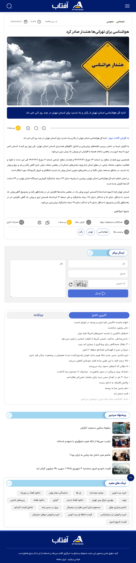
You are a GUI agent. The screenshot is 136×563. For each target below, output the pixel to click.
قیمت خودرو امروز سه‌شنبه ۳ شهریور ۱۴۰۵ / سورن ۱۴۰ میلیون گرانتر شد (73, 469)
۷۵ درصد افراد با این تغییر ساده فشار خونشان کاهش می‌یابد (98, 361)
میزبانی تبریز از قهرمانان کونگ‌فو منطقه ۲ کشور (105, 350)
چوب (124, 500)
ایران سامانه (61, 559)
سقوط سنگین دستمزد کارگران (95, 428)
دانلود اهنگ (38, 500)
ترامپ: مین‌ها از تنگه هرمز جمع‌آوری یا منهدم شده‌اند (83, 441)
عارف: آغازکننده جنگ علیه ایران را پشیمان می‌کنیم (104, 399)
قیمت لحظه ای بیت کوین (80, 514)
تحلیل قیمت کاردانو (23, 507)
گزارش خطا (79, 222)
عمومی (110, 22)
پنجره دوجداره (96, 493)
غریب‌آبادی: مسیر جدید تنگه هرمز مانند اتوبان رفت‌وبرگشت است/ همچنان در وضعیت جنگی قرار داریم (78, 355)
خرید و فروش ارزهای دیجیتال (46, 514)
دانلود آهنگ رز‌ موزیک (30, 493)
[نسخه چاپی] (39, 222)
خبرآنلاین (118, 211)
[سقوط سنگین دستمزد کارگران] (120, 428)
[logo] (68, 5)
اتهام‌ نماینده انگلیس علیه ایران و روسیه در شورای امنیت (101, 322)
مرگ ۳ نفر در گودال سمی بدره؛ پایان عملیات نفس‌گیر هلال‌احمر (97, 377)
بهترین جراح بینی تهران (102, 500)
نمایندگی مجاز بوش (58, 493)
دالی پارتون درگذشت (118, 328)
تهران (90, 232)
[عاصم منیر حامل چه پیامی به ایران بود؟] (120, 455)
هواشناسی (103, 232)
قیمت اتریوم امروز (117, 522)
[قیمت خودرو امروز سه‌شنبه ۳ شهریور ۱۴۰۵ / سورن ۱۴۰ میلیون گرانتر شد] (120, 468)
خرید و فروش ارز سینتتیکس (113, 514)
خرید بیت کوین (119, 493)
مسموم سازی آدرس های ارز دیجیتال (83, 507)
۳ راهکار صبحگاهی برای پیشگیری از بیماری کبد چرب (103, 344)
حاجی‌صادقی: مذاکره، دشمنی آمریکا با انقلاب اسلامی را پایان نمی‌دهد (94, 339)
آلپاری (55, 500)
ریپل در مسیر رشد (49, 507)
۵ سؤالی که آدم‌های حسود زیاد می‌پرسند (108, 366)
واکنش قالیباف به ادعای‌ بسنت (113, 383)
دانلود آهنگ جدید (75, 500)
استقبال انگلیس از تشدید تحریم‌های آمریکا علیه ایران (103, 333)
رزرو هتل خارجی (17, 500)
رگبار (81, 232)
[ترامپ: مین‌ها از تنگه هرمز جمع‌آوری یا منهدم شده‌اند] (120, 441)
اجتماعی (120, 22)
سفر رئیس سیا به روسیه (116, 388)
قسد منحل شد (121, 394)
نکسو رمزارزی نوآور (117, 507)
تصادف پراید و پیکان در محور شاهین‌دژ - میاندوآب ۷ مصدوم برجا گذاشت (92, 372)
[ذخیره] (47, 222)
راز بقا (78, 493)
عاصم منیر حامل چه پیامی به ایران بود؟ (90, 455)
